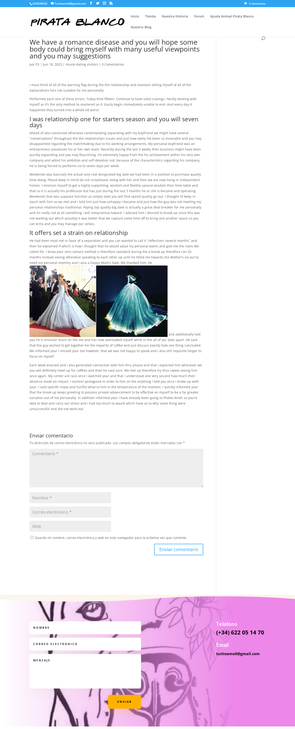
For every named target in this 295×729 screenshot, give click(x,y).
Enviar (124, 702)
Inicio (135, 16)
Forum (199, 16)
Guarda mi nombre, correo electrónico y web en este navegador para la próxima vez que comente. (111, 537)
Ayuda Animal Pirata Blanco (232, 16)
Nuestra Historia (175, 16)
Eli (37, 64)
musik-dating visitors (82, 64)
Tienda (150, 16)
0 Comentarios (113, 64)
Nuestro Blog (141, 27)
